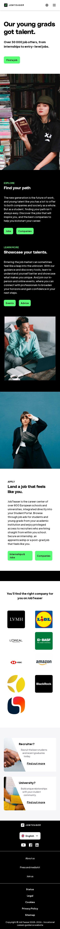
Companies (25, 231)
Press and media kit (30, 867)
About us (30, 858)
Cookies (30, 902)
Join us (30, 876)
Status (30, 889)
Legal (30, 895)
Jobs (8, 231)
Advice (25, 303)
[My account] (46, 5)
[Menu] (54, 5)
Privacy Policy (30, 908)
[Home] (13, 5)
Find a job (11, 60)
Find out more (36, 763)
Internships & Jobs (17, 556)
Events (10, 303)
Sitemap (30, 914)
